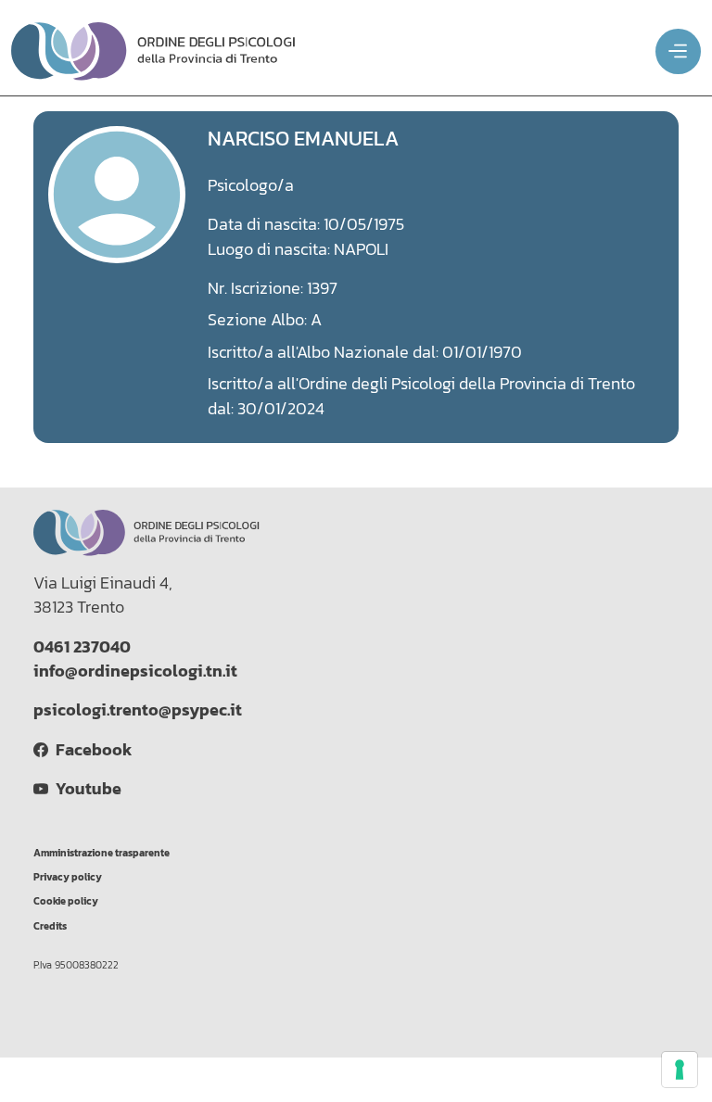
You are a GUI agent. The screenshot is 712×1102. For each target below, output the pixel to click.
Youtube (84, 789)
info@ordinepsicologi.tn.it (135, 671)
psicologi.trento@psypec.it (137, 710)
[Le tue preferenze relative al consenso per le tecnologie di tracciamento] (679, 1069)
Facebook (90, 750)
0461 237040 (82, 647)
